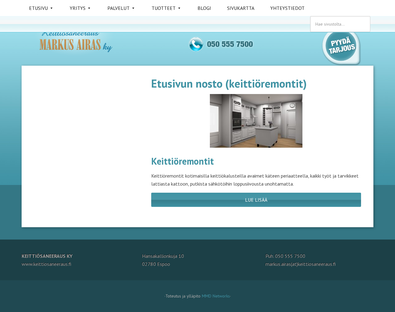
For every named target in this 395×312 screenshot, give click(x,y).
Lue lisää (256, 200)
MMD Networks (216, 296)
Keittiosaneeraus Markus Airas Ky (80, 40)
